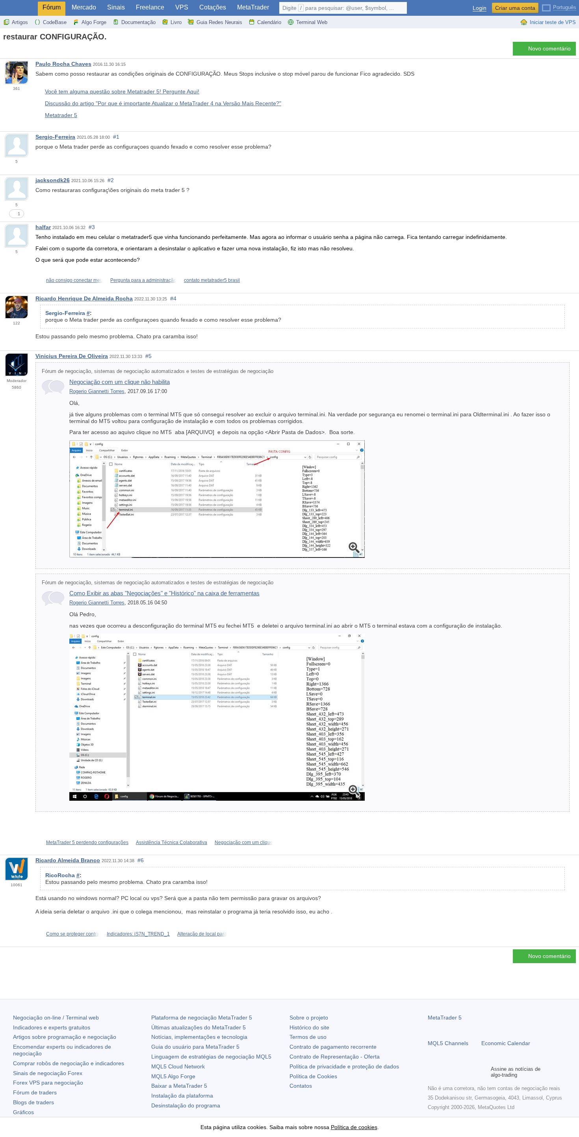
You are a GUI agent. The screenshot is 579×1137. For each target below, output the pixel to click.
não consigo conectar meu (74, 280)
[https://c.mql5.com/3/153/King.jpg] (217, 499)
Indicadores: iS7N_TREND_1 (138, 934)
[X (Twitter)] (457, 1072)
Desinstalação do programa (185, 1105)
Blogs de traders (33, 1102)
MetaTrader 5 (445, 1017)
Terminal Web (311, 22)
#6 (140, 860)
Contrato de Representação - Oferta (335, 1056)
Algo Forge (94, 22)
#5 (148, 356)
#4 (173, 298)
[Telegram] (445, 1072)
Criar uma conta (515, 8)
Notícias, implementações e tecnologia (199, 1037)
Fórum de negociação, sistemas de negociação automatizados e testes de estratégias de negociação (157, 371)
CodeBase (55, 22)
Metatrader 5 (61, 115)
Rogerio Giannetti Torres (96, 391)
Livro (176, 22)
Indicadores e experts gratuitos (51, 1027)
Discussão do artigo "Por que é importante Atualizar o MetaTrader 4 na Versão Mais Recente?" (163, 103)
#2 (111, 180)
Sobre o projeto (309, 1017)
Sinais (116, 7)
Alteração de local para (202, 934)
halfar (43, 227)
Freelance (150, 7)
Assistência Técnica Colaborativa (171, 842)
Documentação (138, 22)
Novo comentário (549, 48)
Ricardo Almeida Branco (67, 860)
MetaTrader (253, 7)
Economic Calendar (505, 1043)
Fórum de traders (35, 1092)
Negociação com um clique (244, 842)
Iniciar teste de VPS (553, 22)
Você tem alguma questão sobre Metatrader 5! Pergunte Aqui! (122, 91)
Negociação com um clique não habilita (119, 381)
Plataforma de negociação (201, 1017)
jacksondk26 (52, 180)
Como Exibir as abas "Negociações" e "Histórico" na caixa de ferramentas (164, 593)
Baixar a (179, 1086)
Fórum (52, 7)
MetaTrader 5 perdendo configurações (87, 842)
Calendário (269, 22)
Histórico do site (309, 1027)
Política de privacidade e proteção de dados (344, 1066)
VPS (181, 7)
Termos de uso (308, 1037)
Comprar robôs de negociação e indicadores (68, 1063)
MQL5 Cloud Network (178, 1066)
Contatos (301, 1086)
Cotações (212, 7)
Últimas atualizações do (198, 1027)
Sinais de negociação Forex (47, 1073)
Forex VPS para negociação (48, 1082)
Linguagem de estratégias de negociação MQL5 (211, 1056)
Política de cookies (354, 1127)
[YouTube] (470, 1072)
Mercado (84, 7)
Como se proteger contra (72, 934)
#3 (92, 227)
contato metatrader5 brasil (212, 280)
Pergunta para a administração (143, 280)
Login (479, 8)
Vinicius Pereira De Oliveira (71, 356)
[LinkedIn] (483, 1072)
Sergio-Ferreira (55, 137)
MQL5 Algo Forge (173, 1076)
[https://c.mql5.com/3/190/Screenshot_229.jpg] (217, 717)
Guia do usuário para (195, 1047)
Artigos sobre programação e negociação (64, 1037)
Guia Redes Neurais (219, 22)
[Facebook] (432, 1072)
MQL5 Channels (448, 1043)
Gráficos (23, 1112)
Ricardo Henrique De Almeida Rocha (84, 298)
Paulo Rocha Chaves (63, 64)
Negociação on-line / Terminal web (56, 1017)
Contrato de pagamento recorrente (333, 1047)
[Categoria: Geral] (15, 51)
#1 (116, 137)
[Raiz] (5, 51)
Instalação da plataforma (182, 1095)
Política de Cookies (313, 1076)
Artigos (20, 22)
